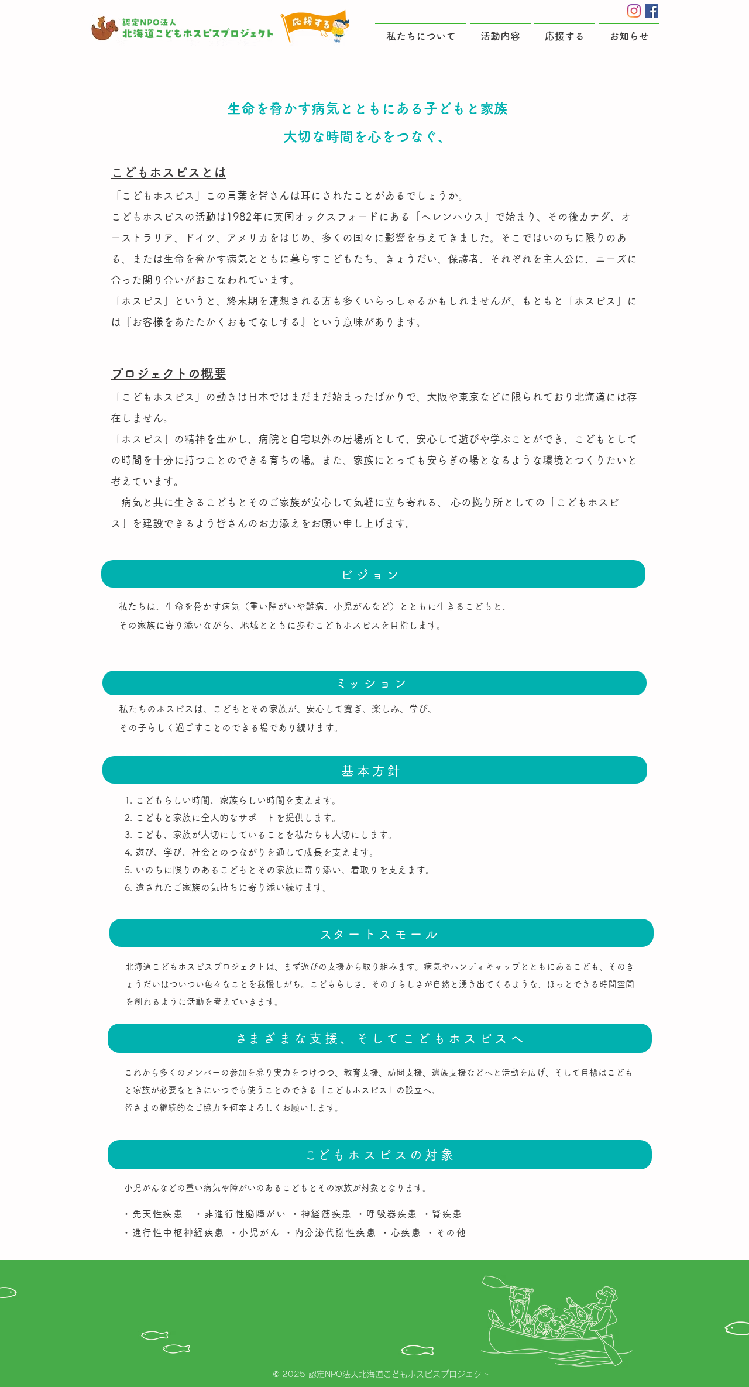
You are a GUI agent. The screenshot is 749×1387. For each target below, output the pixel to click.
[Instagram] (634, 11)
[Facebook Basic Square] (651, 11)
